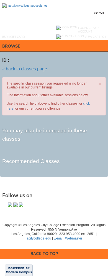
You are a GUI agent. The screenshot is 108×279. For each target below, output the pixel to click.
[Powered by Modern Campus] (19, 270)
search (99, 13)
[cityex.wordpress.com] (21, 205)
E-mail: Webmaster (68, 238)
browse (11, 46)
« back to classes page (24, 68)
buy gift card (13, 37)
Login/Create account (88, 29)
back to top (44, 253)
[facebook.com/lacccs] (10, 205)
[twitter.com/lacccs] (15, 205)
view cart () (95, 37)
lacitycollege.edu (38, 238)
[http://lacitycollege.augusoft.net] (24, 5)
